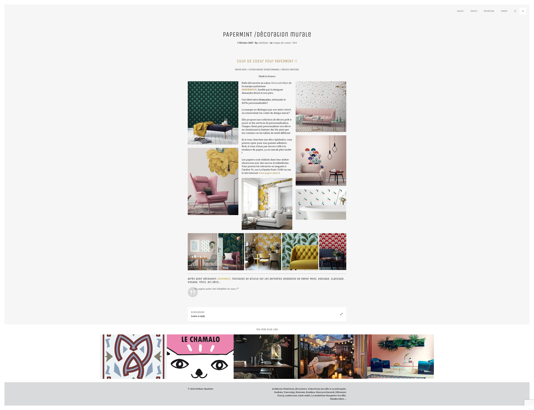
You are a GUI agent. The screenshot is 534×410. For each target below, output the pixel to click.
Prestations (489, 11)
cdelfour (263, 42)
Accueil (460, 11)
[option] (133, 356)
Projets (474, 11)
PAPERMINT (249, 89)
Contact (504, 11)
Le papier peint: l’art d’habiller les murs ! (216, 288)
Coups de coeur (282, 42)
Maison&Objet (279, 83)
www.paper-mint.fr (269, 173)
